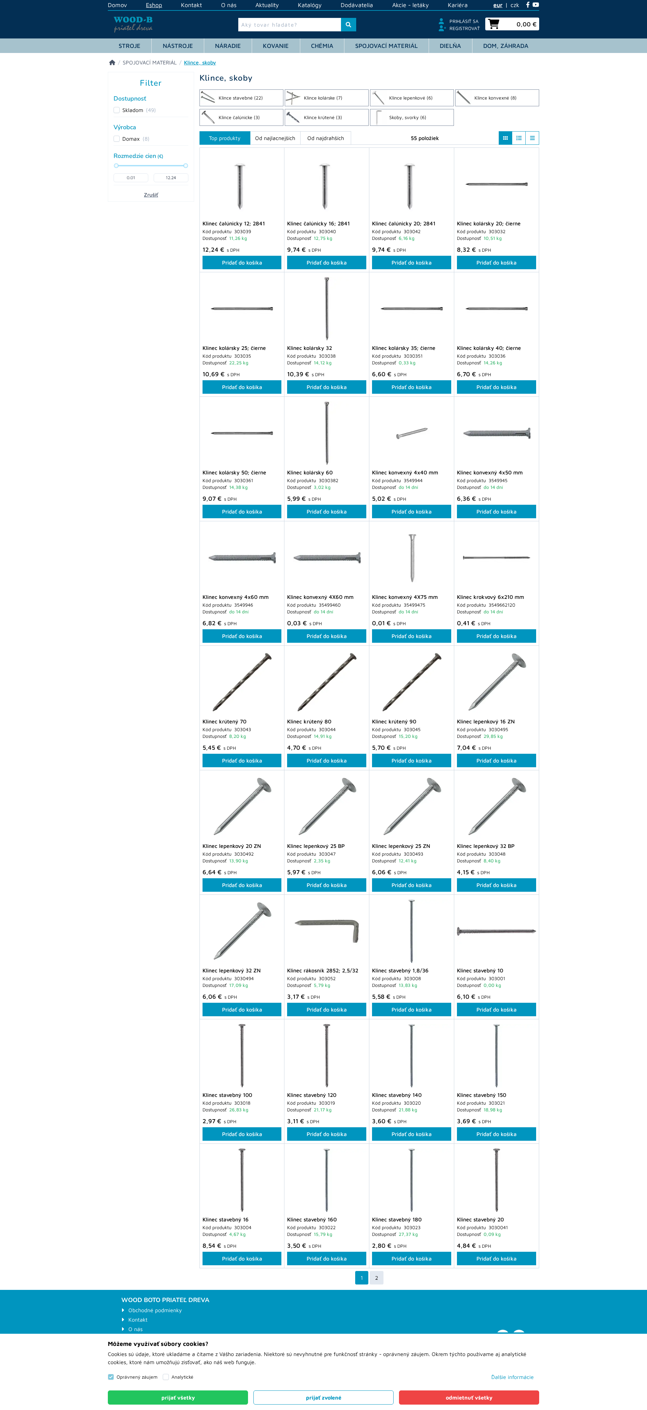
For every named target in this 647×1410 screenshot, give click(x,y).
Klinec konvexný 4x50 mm (490, 472)
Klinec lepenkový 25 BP (316, 846)
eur (497, 4)
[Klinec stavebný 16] (242, 1180)
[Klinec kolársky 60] (326, 433)
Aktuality (267, 4)
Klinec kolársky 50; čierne (234, 472)
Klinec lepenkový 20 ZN (232, 846)
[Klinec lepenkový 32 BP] (496, 806)
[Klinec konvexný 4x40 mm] (411, 433)
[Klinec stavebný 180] (411, 1180)
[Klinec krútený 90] (411, 682)
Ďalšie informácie (512, 1377)
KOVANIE (276, 45)
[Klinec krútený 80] (326, 682)
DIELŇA (450, 45)
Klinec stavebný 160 (312, 1219)
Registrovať (465, 28)
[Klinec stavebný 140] (411, 1055)
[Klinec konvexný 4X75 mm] (411, 557)
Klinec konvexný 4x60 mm (236, 597)
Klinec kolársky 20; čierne (489, 223)
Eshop (154, 4)
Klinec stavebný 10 (480, 970)
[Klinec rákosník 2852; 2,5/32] (326, 931)
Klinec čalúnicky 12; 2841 (234, 223)
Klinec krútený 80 (309, 721)
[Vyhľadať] (348, 24)
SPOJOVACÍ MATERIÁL (386, 45)
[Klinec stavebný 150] (496, 1055)
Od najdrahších (325, 138)
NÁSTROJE (178, 45)
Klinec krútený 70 (224, 721)
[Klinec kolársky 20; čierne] (496, 184)
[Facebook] (528, 5)
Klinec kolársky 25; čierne (234, 348)
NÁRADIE (228, 45)
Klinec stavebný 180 (397, 1219)
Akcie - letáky (410, 4)
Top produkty (225, 138)
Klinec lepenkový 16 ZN (486, 721)
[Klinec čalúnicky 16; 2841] (326, 184)
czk (515, 4)
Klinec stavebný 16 (226, 1219)
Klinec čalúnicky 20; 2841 (403, 223)
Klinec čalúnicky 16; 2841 (318, 223)
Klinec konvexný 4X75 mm (405, 597)
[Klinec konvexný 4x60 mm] (242, 557)
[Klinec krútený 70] (242, 682)
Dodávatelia (357, 4)
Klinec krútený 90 (394, 721)
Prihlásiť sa (464, 21)
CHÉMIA (322, 45)
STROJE (130, 45)
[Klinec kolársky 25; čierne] (242, 308)
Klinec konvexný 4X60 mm (320, 597)
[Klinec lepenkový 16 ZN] (496, 682)
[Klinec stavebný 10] (496, 931)
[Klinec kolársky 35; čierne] (411, 308)
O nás (229, 4)
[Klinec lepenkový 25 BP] (326, 806)
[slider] (116, 165)
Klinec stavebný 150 (481, 1095)
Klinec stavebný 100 (227, 1095)
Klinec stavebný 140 (397, 1095)
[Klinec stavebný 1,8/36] (411, 931)
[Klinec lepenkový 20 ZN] (242, 806)
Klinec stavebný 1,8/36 (400, 970)
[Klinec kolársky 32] (326, 308)
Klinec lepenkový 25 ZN (401, 846)
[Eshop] (112, 62)
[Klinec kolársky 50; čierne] (242, 433)
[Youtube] (535, 5)
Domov (117, 4)
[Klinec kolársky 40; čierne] (496, 308)
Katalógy (310, 4)
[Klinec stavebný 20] (496, 1180)
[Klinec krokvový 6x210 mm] (496, 557)
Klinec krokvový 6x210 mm (490, 597)
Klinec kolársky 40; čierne (489, 348)
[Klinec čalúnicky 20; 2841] (411, 184)
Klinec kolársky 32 (309, 348)
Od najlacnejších (275, 138)
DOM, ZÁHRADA (505, 45)
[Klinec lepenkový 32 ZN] (242, 931)
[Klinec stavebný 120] (326, 1055)
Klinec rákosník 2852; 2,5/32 (322, 970)
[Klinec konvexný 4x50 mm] (496, 433)
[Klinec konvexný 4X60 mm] (326, 557)
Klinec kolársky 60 (310, 472)
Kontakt (191, 4)
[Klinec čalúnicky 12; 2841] (242, 184)
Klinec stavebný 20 (480, 1219)
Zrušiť (151, 195)
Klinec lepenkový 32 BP (486, 846)
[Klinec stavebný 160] (326, 1180)
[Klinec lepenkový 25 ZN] (411, 806)
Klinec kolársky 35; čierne (403, 348)
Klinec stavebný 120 (311, 1095)
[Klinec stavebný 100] (242, 1055)
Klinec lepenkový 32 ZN (232, 970)
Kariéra (458, 4)
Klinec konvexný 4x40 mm (405, 472)
